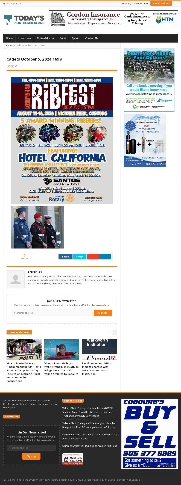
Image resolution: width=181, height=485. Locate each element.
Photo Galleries (45, 38)
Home (6, 3)
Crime (63, 38)
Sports (75, 38)
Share (65, 256)
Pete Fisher (35, 272)
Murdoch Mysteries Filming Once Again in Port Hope (89, 445)
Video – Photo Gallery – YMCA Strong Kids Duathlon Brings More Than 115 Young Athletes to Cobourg (61, 369)
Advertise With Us (161, 3)
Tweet (79, 256)
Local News (24, 38)
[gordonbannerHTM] (113, 18)
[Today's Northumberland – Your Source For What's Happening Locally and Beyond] (24, 20)
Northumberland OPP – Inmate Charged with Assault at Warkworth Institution (96, 369)
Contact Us (16, 3)
